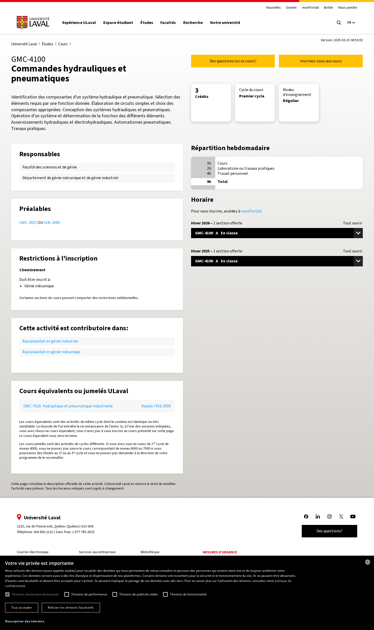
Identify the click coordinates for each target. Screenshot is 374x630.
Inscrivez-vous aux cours (321, 61)
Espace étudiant (118, 22)
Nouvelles (273, 8)
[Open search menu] (339, 23)
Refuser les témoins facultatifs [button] (71, 607)
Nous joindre (347, 8)
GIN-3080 (52, 222)
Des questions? (329, 531)
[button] (24, 621)
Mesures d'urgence (220, 552)
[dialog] (187, 593)
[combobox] (367, 562)
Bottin (328, 8)
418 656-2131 (43, 531)
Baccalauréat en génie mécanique (51, 351)
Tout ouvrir (352, 223)
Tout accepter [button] (21, 607)
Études (146, 22)
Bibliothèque (150, 552)
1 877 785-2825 (83, 531)
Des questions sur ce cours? (233, 61)
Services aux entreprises (97, 552)
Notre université (225, 22)
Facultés (168, 22)
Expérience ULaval (79, 22)
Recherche (193, 22)
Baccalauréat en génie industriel (50, 341)
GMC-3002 (28, 222)
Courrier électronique (33, 552)
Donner (291, 8)
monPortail (310, 8)
